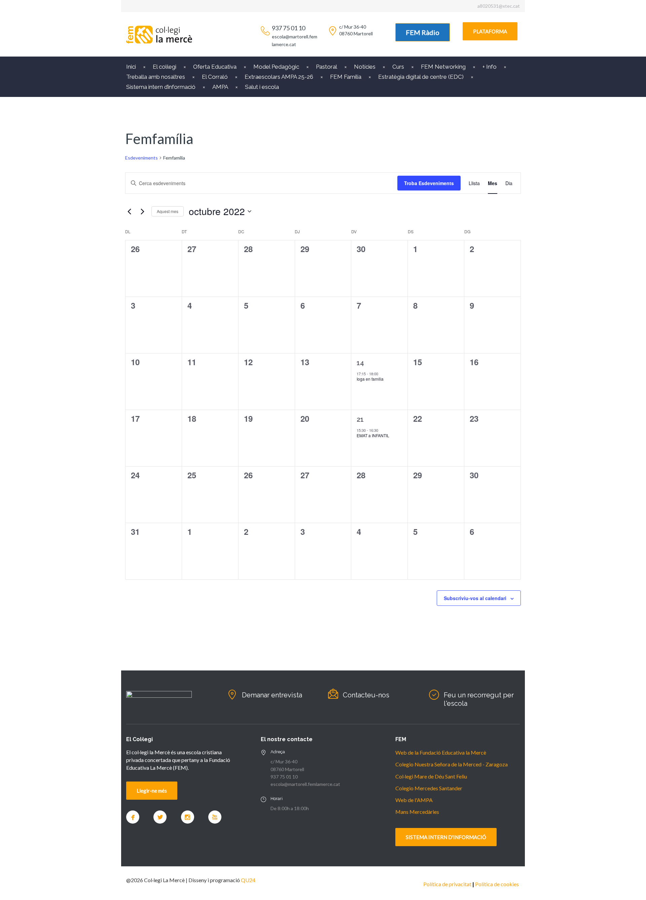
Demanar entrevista (272, 695)
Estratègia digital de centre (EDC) (421, 76)
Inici (131, 66)
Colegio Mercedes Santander (428, 788)
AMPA (220, 86)
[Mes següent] (142, 211)
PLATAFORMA (490, 31)
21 (360, 419)
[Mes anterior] (129, 211)
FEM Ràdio (422, 32)
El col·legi (164, 66)
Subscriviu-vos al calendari (475, 598)
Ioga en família (370, 379)
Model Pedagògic (276, 66)
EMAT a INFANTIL (373, 435)
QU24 (248, 880)
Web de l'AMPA (414, 800)
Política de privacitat (447, 884)
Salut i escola (262, 86)
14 (360, 363)
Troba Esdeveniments (429, 183)
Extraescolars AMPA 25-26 (279, 76)
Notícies (364, 66)
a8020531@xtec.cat (498, 6)
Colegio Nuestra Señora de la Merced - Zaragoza (451, 764)
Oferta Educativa (215, 66)
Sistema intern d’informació (160, 86)
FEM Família (345, 76)
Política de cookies (497, 884)
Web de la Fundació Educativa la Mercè (440, 752)
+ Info (489, 66)
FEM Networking (443, 66)
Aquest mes (167, 211)
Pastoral (326, 66)
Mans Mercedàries (417, 811)
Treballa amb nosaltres (155, 76)
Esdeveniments (141, 158)
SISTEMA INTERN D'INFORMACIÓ (446, 837)
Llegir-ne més (152, 791)
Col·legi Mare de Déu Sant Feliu (431, 776)
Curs (398, 66)
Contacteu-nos (366, 695)
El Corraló (215, 76)
